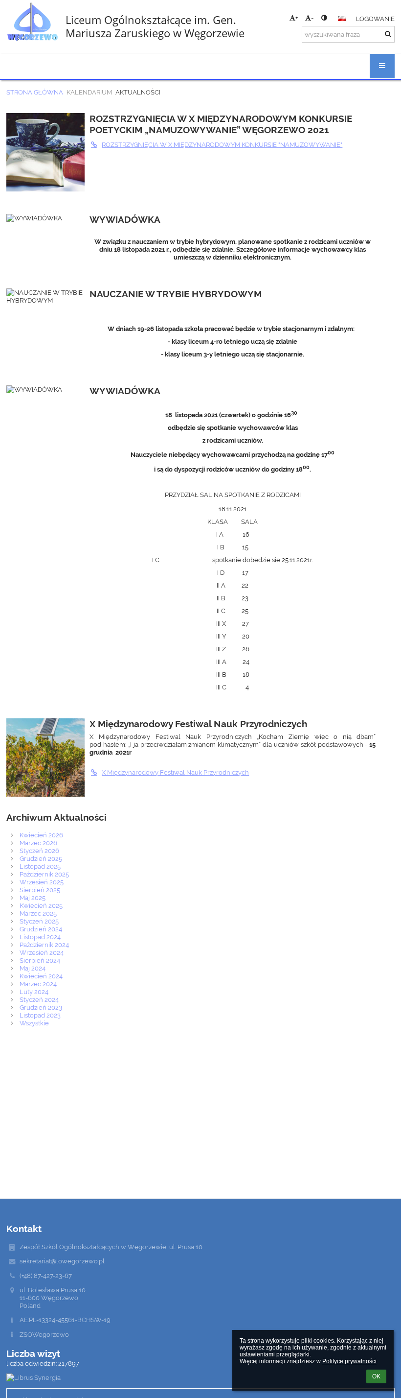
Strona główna (34, 92)
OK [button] (376, 1376)
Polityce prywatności (349, 1361)
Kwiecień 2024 (41, 976)
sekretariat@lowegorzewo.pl (62, 1261)
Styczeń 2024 (39, 999)
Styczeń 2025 (39, 921)
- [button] (312, 18)
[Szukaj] (388, 33)
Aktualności (137, 92)
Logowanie (375, 19)
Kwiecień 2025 (41, 905)
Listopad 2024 (40, 937)
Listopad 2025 (40, 866)
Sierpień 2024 (40, 960)
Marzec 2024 (38, 984)
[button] (324, 17)
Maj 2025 (32, 897)
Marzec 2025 (38, 913)
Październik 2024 (44, 944)
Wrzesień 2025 (42, 882)
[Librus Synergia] (200, 1377)
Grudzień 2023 (41, 1007)
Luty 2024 (34, 991)
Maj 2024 (32, 968)
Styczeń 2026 (39, 850)
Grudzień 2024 (41, 929)
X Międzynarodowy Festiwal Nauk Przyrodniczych (175, 772)
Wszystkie (34, 1023)
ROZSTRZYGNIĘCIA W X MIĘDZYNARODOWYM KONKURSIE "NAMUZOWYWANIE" (222, 144)
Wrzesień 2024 (42, 952)
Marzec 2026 (38, 843)
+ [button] (296, 18)
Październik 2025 (44, 874)
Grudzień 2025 (41, 858)
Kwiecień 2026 (41, 835)
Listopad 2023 (40, 1015)
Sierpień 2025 (40, 890)
